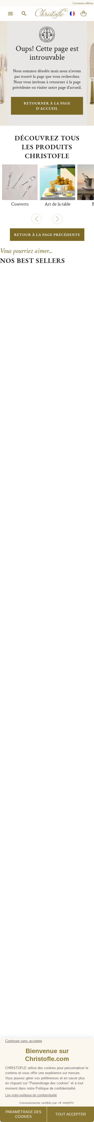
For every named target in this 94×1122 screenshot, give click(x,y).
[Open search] (24, 13)
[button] (36, 219)
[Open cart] (83, 13)
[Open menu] (10, 13)
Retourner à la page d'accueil (47, 106)
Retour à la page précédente (47, 234)
